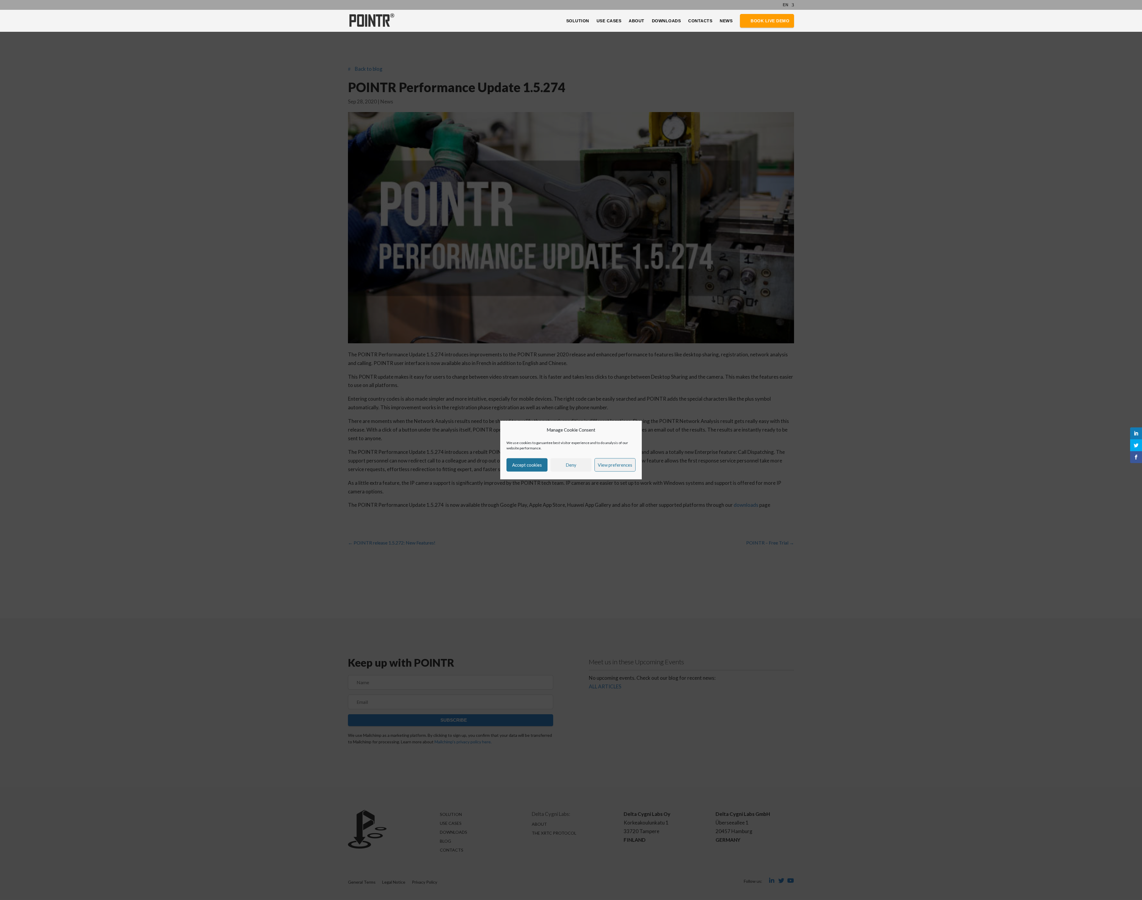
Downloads (666, 21)
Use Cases (609, 21)
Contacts (700, 21)
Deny (571, 465)
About (636, 21)
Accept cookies (527, 465)
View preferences (615, 465)
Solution (577, 21)
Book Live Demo (770, 20)
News (726, 21)
